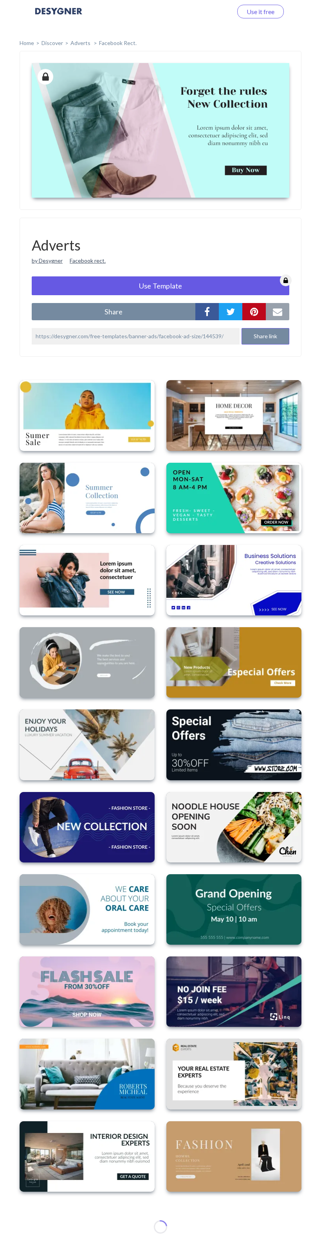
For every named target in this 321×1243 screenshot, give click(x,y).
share (114, 311)
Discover (52, 43)
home (27, 43)
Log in (214, 11)
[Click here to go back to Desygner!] (58, 16)
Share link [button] (265, 336)
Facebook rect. (88, 260)
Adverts (81, 43)
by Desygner (47, 260)
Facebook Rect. (118, 43)
